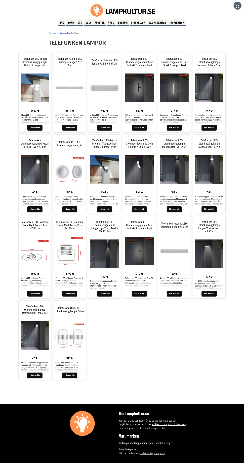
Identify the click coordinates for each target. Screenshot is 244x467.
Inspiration (177, 22)
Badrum (123, 22)
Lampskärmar (157, 22)
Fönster (100, 22)
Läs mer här (35, 127)
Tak (62, 22)
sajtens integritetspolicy (152, 453)
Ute (80, 22)
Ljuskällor (138, 22)
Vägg (111, 22)
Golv (88, 22)
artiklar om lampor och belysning (169, 424)
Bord (71, 22)
